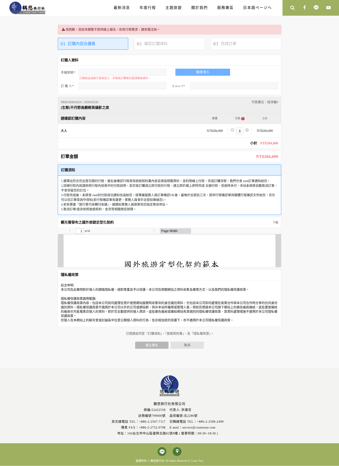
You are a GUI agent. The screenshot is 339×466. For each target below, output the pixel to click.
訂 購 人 (66, 86)
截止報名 (152, 345)
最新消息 (122, 8)
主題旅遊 (173, 8)
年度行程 (147, 8)
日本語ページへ (257, 8)
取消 (187, 345)
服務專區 (225, 8)
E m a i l (177, 86)
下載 (275, 222)
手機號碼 (67, 72)
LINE (316, 8)
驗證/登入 (203, 72)
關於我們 (199, 8)
